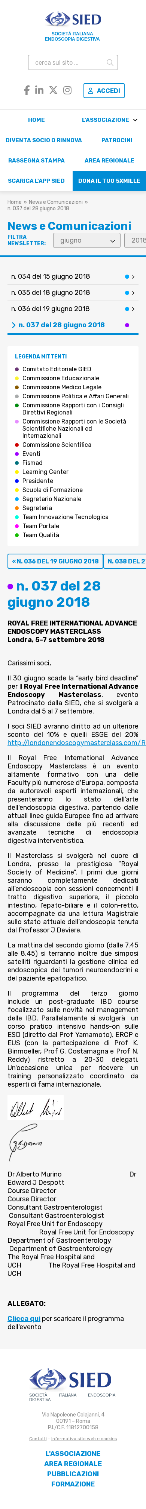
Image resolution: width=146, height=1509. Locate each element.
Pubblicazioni (73, 1474)
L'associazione (105, 120)
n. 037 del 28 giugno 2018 (62, 325)
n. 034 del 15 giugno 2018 (50, 276)
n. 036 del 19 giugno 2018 (50, 309)
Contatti (38, 1438)
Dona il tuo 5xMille (109, 181)
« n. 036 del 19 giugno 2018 (55, 561)
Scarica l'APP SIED (36, 181)
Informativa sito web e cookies (84, 1438)
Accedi (108, 90)
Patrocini (117, 140)
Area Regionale (109, 160)
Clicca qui (23, 1319)
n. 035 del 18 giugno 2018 (50, 292)
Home (36, 120)
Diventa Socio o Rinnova (44, 140)
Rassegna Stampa (36, 160)
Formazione (73, 1484)
